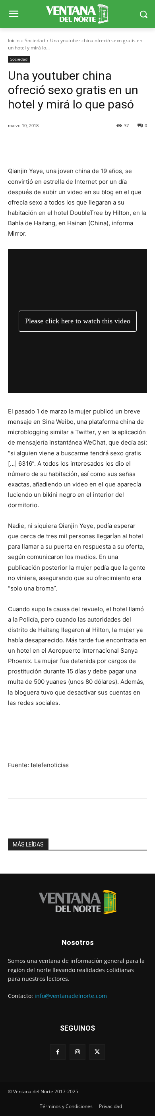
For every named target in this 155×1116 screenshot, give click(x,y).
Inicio (13, 40)
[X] (97, 1052)
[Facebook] (58, 1052)
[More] (98, 146)
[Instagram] (77, 1052)
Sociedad (35, 40)
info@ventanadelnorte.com (71, 996)
